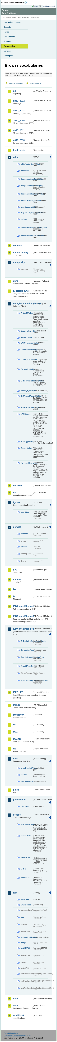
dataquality (19, 262)
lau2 (15, 732)
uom (15, 998)
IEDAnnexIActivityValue (26, 396)
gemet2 (17, 527)
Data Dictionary (23, 17)
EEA (14, 2)
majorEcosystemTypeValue (26, 212)
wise (15, 1005)
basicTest (25, 900)
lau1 (15, 724)
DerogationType (26, 650)
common (17, 245)
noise (16, 790)
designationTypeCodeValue (26, 194)
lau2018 (17, 739)
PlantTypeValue (26, 441)
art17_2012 (19, 130)
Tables (6, 32)
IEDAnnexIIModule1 (22, 606)
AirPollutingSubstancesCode (26, 641)
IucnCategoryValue (26, 207)
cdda (15, 157)
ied (14, 596)
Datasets (7, 27)
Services (7, 51)
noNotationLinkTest (26, 937)
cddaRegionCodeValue (26, 164)
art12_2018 (19, 110)
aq (14, 91)
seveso (17, 815)
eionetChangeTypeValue (26, 200)
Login (36, 6)
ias (14, 589)
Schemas (7, 41)
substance (25, 878)
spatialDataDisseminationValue (26, 227)
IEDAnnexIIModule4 (22, 629)
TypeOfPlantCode (26, 666)
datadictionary (20, 252)
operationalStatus (26, 824)
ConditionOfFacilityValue (26, 350)
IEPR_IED (18, 692)
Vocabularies (9, 46)
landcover (18, 715)
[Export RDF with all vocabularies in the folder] (50, 157)
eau (22, 917)
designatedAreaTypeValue (26, 179)
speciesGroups (26, 781)
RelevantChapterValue (26, 463)
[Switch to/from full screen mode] (40, 6)
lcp (14, 749)
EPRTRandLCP (21, 291)
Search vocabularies (16, 83)
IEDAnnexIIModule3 (22, 616)
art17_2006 (19, 120)
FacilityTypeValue (26, 391)
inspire (16, 705)
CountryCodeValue (26, 359)
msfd (15, 758)
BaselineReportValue (26, 331)
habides (17, 579)
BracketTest (26, 905)
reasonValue (26, 836)
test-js (23, 942)
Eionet (14, 17)
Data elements (9, 37)
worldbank (18, 1015)
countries (25, 512)
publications (19, 799)
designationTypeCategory (26, 186)
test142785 (25, 948)
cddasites (25, 171)
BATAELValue (26, 338)
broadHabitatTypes (26, 768)
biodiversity (19, 150)
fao (14, 492)
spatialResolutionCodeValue (26, 236)
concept (24, 534)
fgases (16, 502)
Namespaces (9, 56)
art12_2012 (19, 101)
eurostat (17, 485)
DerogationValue (26, 369)
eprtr (15, 281)
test (15, 893)
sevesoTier (25, 857)
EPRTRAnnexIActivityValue (26, 381)
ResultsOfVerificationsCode (26, 657)
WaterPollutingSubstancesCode (26, 680)
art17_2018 (19, 140)
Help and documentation (13, 22)
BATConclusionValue (26, 343)
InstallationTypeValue (26, 407)
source (24, 547)
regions (24, 219)
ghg (15, 569)
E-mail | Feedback (11, 1033)
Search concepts (35, 83)
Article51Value (26, 313)
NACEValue (25, 414)
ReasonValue (26, 448)
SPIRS (23, 869)
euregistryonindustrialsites (22, 303)
